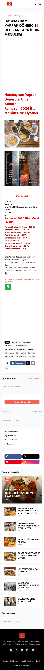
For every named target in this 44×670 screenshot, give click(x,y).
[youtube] (13, 462)
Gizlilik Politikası (27, 661)
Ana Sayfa (8, 16)
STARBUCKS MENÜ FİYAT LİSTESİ (26, 600)
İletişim (38, 661)
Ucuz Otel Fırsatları (11, 440)
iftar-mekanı (9, 353)
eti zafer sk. (9, 346)
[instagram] (30, 462)
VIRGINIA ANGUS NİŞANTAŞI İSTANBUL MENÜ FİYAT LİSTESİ (27, 510)
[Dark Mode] (35, 4)
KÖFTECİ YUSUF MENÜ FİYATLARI (28, 570)
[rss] (33, 650)
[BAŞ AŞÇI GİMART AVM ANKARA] (10, 542)
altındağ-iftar (18, 16)
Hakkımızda (14, 661)
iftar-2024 (31, 349)
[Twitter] (27, 363)
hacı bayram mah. (22, 346)
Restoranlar (9, 444)
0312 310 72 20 (30, 270)
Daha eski (37, 412)
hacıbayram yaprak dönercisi (15, 349)
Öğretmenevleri (10, 436)
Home (5, 661)
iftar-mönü (31, 353)
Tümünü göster (34, 379)
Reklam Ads (26, 665)
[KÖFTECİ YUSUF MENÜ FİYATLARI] (10, 571)
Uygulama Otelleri (11, 432)
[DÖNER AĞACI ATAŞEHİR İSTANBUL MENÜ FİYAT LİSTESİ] (10, 556)
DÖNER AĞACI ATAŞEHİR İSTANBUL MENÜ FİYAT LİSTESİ (29, 555)
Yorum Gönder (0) (22, 402)
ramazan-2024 (21, 356)
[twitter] (30, 456)
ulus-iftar (32, 356)
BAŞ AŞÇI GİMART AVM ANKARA (28, 540)
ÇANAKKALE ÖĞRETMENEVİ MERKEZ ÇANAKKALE (28, 585)
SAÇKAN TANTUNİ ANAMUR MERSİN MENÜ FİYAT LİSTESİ (28, 525)
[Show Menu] (3, 4)
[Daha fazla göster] (7, 368)
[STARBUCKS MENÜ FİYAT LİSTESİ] (10, 601)
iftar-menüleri (21, 353)
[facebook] (13, 456)
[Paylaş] (37, 41)
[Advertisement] (22, 68)
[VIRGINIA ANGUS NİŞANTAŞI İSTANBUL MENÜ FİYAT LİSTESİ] (10, 511)
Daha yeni (7, 412)
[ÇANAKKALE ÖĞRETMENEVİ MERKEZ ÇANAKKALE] (10, 586)
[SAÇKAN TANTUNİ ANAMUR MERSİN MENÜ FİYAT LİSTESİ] (10, 526)
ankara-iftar (27, 342)
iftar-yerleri (9, 356)
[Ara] (40, 4)
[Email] (33, 363)
